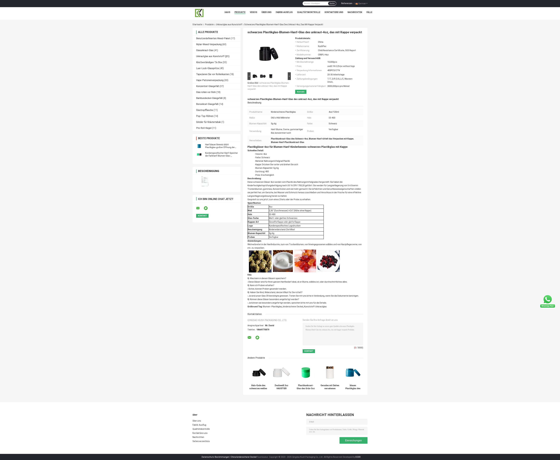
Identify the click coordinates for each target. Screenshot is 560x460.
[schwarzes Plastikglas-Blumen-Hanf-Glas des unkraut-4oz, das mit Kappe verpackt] (267, 54)
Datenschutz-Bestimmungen (215, 457)
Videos (253, 12)
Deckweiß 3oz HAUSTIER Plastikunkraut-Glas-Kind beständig (281, 387)
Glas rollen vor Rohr (206, 92)
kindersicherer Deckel (293, 306)
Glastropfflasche (204, 110)
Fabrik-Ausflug (284, 12)
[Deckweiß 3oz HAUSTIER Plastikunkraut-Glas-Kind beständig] (281, 372)
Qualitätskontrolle (308, 12)
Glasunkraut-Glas (204, 50)
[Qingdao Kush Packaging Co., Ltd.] (199, 13)
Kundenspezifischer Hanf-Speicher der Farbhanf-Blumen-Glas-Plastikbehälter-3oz (221, 156)
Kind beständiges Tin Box (209, 62)
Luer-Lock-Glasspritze (207, 68)
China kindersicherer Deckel (244, 457)
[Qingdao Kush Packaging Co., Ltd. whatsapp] (207, 208)
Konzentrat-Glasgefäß (207, 86)
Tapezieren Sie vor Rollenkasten (212, 74)
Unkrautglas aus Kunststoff (229, 24)
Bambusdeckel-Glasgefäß (209, 98)
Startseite (197, 24)
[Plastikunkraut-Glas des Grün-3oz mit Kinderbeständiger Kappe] (305, 372)
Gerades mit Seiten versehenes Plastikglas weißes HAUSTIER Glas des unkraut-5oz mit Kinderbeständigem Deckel (330, 387)
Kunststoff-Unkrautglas (315, 306)
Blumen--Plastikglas (272, 306)
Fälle (369, 12)
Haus (227, 12)
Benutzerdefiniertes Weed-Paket (213, 38)
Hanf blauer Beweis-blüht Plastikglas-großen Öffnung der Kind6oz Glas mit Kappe (220, 147)
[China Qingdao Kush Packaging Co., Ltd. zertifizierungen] (204, 181)
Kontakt (300, 92)
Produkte (240, 12)
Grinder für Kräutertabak (208, 122)
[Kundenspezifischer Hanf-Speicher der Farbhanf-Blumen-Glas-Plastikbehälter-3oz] (199, 154)
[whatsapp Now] (548, 301)
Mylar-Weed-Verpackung (209, 44)
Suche (332, 3)
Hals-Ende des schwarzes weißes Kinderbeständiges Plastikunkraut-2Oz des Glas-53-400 (258, 387)
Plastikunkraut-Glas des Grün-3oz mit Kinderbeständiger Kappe (305, 387)
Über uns (266, 12)
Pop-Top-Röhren (204, 116)
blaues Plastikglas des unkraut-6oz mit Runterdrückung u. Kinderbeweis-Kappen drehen (353, 387)
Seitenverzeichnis (201, 441)
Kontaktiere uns (334, 12)
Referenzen (346, 3)
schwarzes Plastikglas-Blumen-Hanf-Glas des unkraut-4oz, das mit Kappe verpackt (268, 86)
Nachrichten (355, 12)
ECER (358, 457)
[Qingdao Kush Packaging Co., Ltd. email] (199, 208)
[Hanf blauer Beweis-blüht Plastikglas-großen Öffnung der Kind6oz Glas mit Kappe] (199, 146)
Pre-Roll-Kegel (203, 128)
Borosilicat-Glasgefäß (207, 104)
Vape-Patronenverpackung (210, 80)
